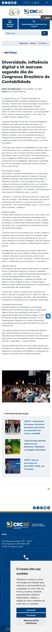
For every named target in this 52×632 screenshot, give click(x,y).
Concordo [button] (31, 610)
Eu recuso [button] (31, 615)
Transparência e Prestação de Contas (34, 23)
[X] (6, 2)
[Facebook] (3, 2)
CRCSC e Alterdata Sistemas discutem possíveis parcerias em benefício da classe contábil (34, 427)
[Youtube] (12, 2)
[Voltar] (48, 489)
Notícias (33, 43)
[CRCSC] (26, 12)
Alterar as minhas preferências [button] (31, 621)
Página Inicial (23, 43)
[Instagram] (9, 2)
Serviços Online (10, 23)
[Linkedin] (15, 2)
